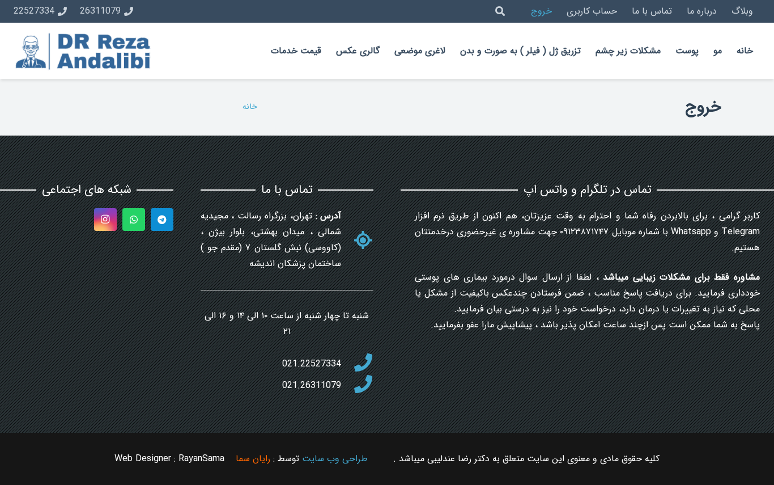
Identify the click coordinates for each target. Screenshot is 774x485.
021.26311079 (311, 385)
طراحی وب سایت (335, 459)
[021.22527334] (357, 364)
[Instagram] (105, 219)
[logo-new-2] (84, 51)
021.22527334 (311, 364)
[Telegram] (162, 219)
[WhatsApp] (133, 219)
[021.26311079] (357, 386)
